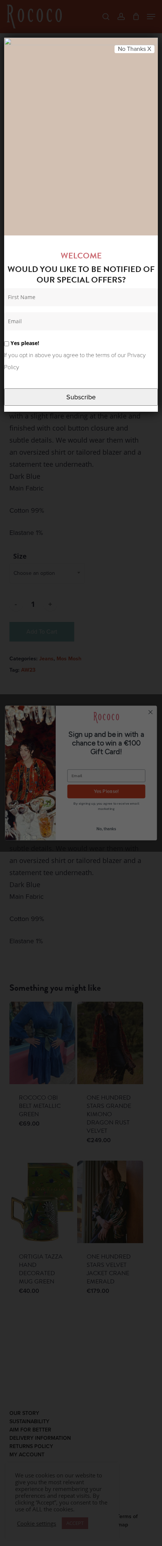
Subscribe (81, 397)
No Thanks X (134, 49)
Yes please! (24, 343)
